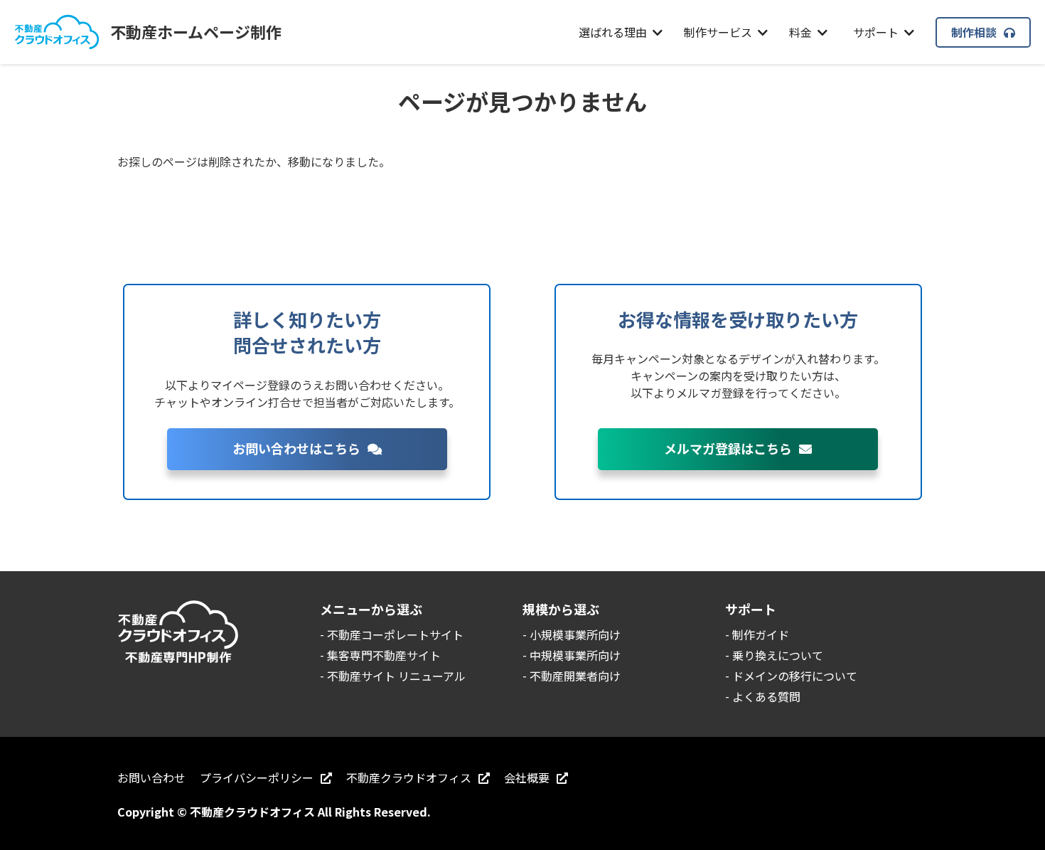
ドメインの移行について (794, 675)
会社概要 (527, 777)
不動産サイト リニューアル (396, 675)
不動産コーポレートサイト (395, 634)
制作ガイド (760, 634)
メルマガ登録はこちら (728, 448)
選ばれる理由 (613, 32)
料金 (800, 32)
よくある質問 (766, 696)
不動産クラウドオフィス (408, 777)
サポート (876, 32)
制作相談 (974, 32)
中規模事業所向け (575, 655)
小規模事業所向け (575, 634)
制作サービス (718, 32)
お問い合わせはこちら (296, 448)
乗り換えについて (777, 655)
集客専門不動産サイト (384, 655)
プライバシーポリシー (257, 777)
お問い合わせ (151, 777)
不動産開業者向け (575, 675)
